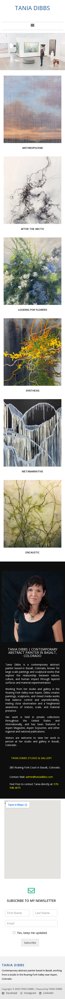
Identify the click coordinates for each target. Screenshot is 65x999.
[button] (33, 25)
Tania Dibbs (32, 8)
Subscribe (30, 942)
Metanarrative (32, 471)
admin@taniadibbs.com (39, 777)
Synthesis (32, 390)
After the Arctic (32, 229)
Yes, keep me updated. (32, 933)
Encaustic (32, 552)
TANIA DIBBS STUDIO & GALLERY (31, 758)
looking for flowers (32, 309)
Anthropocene (32, 148)
